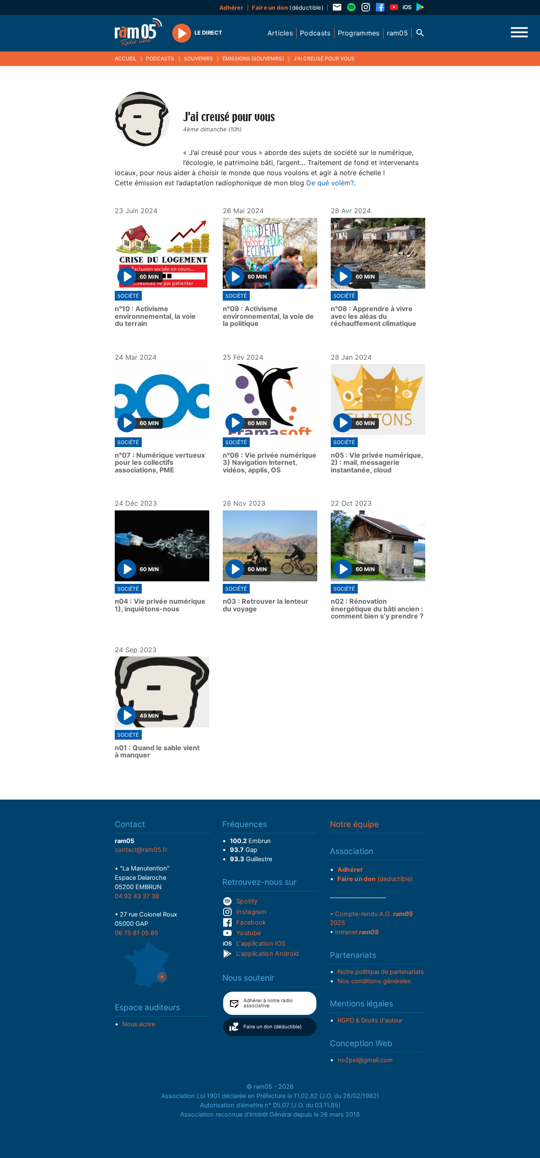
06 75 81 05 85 (136, 933)
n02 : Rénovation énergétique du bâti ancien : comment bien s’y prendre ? (377, 609)
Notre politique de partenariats (381, 972)
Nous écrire (138, 1024)
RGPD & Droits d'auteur (370, 1020)
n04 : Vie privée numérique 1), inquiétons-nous (160, 605)
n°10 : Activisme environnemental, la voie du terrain (155, 316)
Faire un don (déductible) (272, 1027)
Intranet (356, 932)
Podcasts (160, 58)
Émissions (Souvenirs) (253, 58)
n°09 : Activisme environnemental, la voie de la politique (268, 316)
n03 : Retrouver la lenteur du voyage (265, 605)
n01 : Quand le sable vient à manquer (157, 751)
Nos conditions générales (374, 981)
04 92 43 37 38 (137, 896)
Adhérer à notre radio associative (268, 1003)
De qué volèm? (330, 183)
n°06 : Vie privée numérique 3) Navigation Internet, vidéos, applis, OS (269, 463)
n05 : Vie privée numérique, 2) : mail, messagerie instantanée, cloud (377, 463)
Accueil (126, 58)
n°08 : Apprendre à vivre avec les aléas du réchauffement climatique (373, 316)
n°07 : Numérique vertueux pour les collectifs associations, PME (160, 463)
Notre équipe (354, 824)
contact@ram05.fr (141, 850)
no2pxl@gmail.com (365, 1060)
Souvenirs (198, 58)
